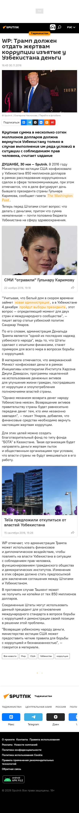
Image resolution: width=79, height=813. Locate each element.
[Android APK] (14, 779)
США (32, 656)
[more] (73, 287)
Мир (23, 656)
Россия (61, 706)
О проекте (8, 739)
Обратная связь (11, 769)
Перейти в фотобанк (50, 115)
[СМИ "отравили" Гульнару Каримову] (39, 250)
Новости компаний (25, 744)
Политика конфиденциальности (21, 750)
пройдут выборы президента (42, 307)
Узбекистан (46, 656)
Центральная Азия (38, 706)
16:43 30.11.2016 (11, 65)
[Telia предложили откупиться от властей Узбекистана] (39, 490)
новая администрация (32, 302)
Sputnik (8, 115)
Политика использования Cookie (22, 755)
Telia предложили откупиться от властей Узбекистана (35, 522)
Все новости (10, 656)
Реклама (7, 744)
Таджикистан (11, 706)
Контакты (22, 739)
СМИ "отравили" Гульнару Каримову (39, 279)
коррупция (62, 656)
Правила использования (45, 739)
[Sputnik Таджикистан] (11, 28)
